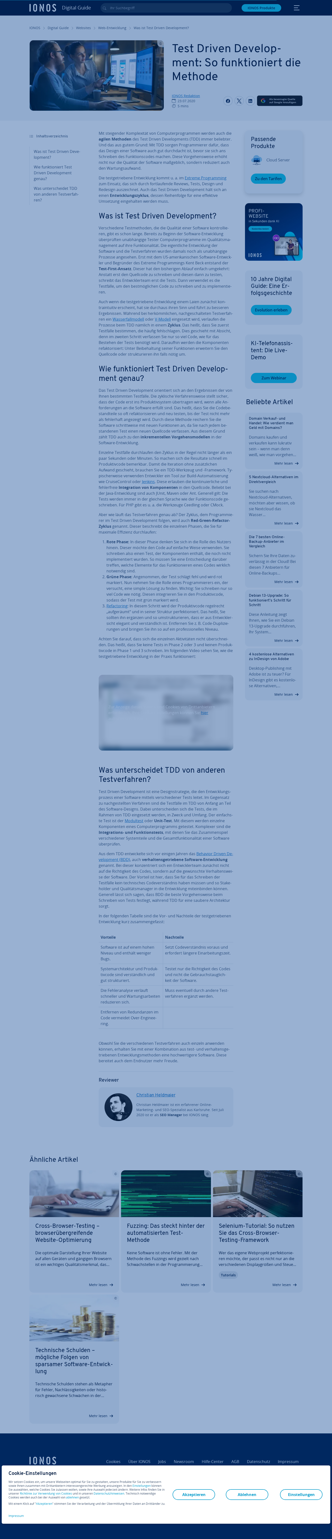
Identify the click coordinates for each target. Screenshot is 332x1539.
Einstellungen (141, 1486)
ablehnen (72, 1497)
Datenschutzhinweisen (109, 1493)
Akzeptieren (44, 1504)
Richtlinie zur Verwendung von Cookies (46, 1493)
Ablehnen (247, 1494)
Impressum (16, 1516)
